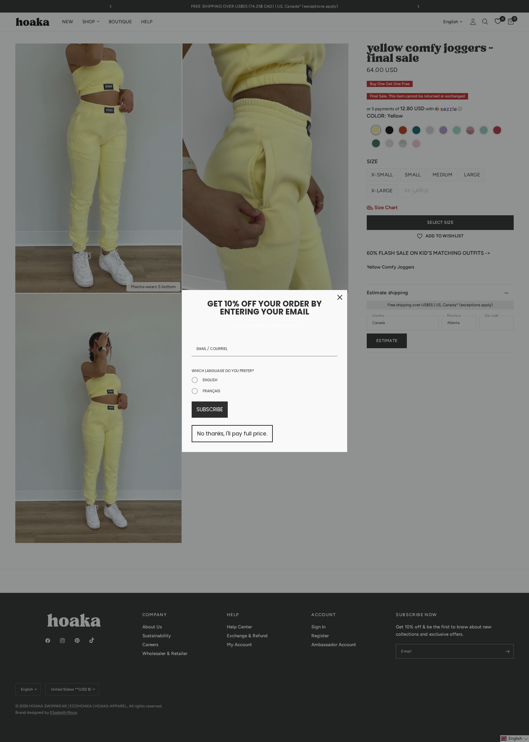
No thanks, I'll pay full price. (232, 433)
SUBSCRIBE (210, 409)
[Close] (339, 297)
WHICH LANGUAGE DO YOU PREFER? (223, 370)
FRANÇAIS (211, 391)
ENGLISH (210, 379)
